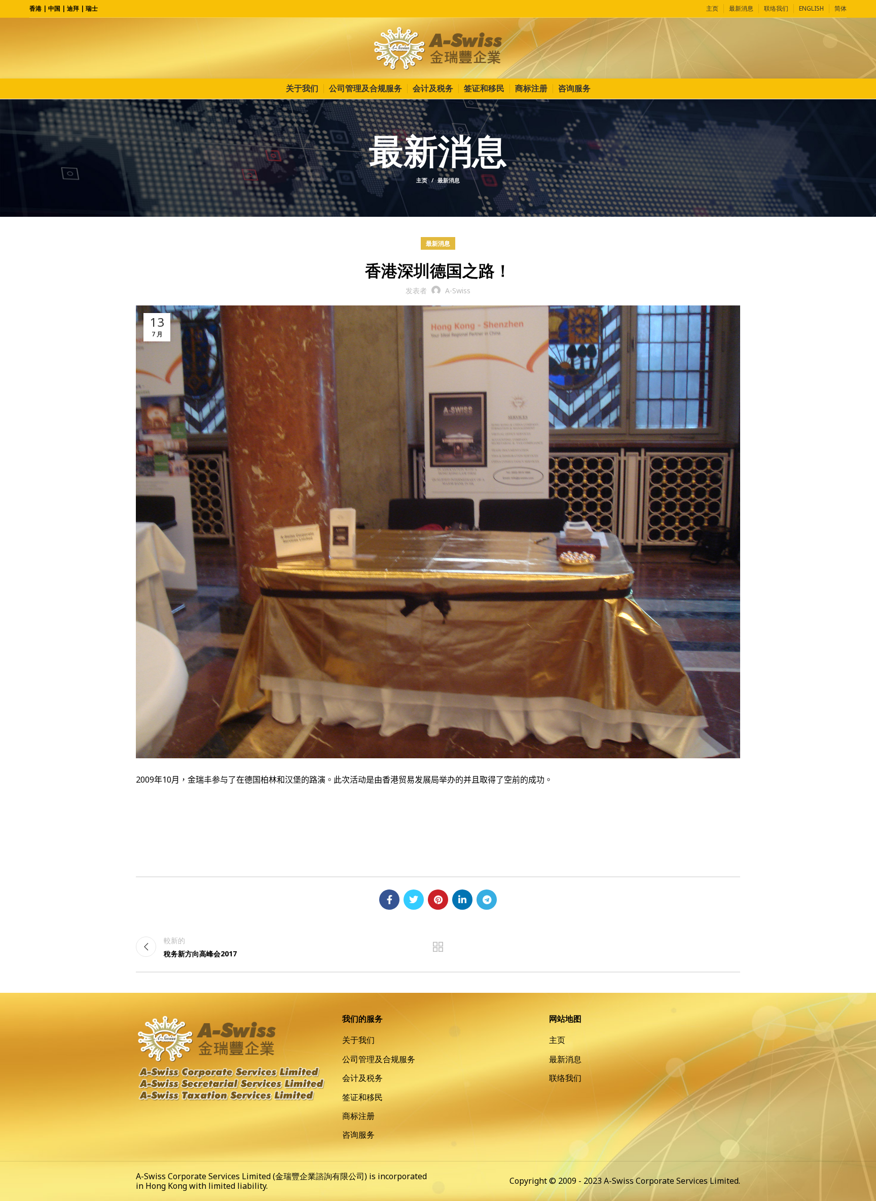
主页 (421, 180)
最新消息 (448, 180)
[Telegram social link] (487, 899)
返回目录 (438, 947)
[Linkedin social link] (462, 899)
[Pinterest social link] (438, 899)
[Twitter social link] (414, 899)
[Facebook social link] (389, 899)
